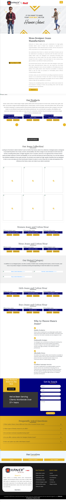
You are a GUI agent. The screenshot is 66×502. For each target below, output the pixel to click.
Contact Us (52, 482)
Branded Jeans (13, 310)
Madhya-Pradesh (23, 460)
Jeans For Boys (53, 310)
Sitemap (52, 479)
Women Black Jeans (13, 232)
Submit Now (50, 413)
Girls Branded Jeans (13, 293)
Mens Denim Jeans (40, 473)
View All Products (32, 139)
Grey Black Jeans (33, 310)
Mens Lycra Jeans (33, 117)
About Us (33, 89)
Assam (2, 460)
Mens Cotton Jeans (53, 249)
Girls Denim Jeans (40, 477)
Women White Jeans (33, 232)
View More (9, 120)
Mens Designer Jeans (53, 117)
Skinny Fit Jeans (39, 486)
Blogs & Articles (53, 484)
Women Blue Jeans (53, 232)
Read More (11, 389)
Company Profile (54, 475)
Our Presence (53, 477)
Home (51, 473)
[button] (5, 20)
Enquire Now (16, 120)
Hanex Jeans (13, 117)
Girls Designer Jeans (33, 293)
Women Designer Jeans (41, 482)
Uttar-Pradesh (44, 460)
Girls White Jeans (53, 293)
